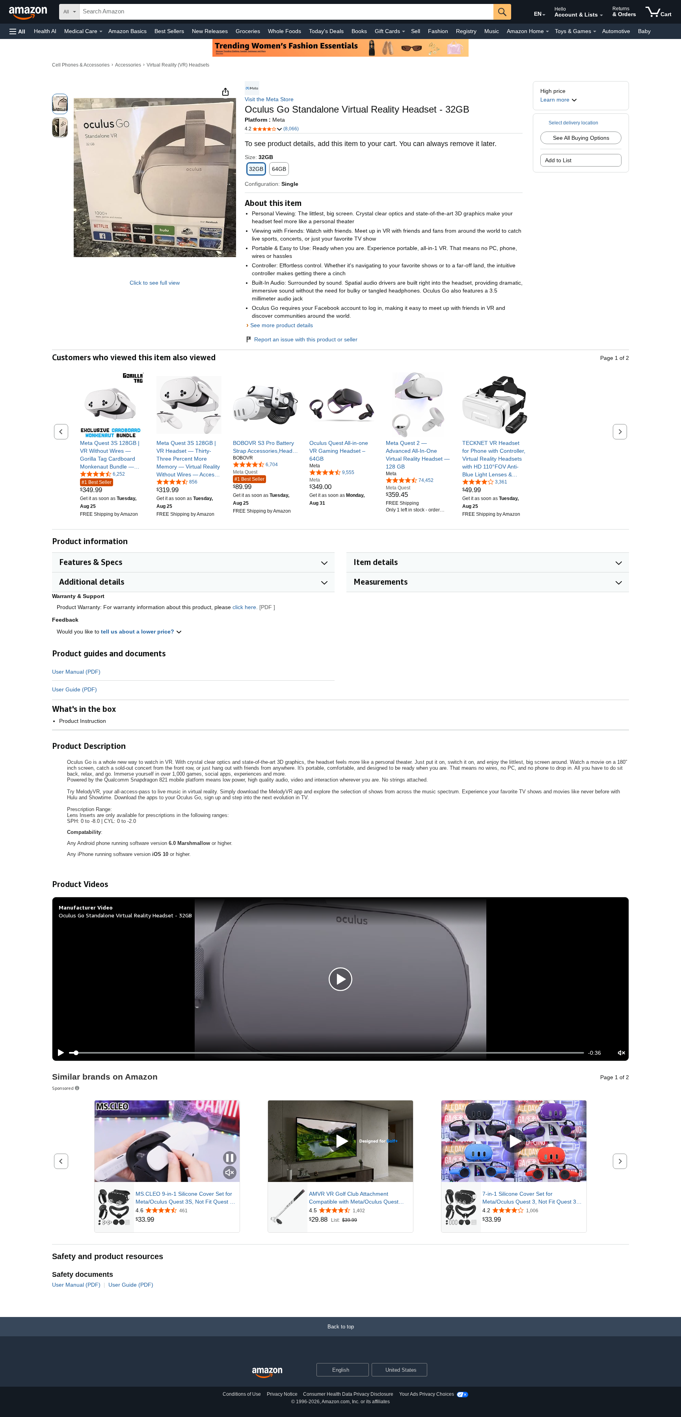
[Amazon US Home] (267, 1373)
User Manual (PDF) (76, 672)
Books (359, 31)
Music (491, 31)
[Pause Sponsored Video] (229, 1158)
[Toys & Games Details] (594, 31)
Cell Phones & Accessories (81, 65)
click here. (245, 607)
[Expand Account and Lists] (601, 15)
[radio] (59, 104)
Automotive (616, 31)
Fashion (438, 31)
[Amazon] (28, 12)
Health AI (45, 31)
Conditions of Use (242, 1394)
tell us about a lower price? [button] (138, 631)
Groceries (248, 31)
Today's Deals (326, 31)
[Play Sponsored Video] (340, 1141)
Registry (466, 31)
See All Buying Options (581, 138)
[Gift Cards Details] (403, 31)
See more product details (281, 325)
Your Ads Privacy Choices (426, 1394)
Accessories (128, 65)
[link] (112, 454)
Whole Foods (284, 31)
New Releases (210, 31)
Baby (644, 31)
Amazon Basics (127, 31)
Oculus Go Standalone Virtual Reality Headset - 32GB (125, 915)
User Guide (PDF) (74, 689)
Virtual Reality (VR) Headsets (178, 65)
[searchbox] (286, 11)
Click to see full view (155, 283)
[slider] (326, 1053)
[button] (17, 31)
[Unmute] (621, 1053)
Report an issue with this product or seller (305, 339)
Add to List (558, 160)
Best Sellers (169, 31)
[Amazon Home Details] (547, 31)
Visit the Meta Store (269, 99)
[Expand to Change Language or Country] (543, 15)
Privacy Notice (282, 1394)
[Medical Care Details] (100, 31)
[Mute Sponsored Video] (229, 1173)
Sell (415, 31)
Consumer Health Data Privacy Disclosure (348, 1394)
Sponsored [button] (63, 1088)
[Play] (58, 1052)
